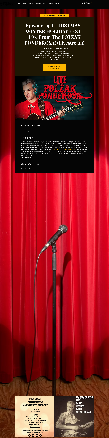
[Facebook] (84, 3)
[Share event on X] (25, 168)
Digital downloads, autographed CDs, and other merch (35, 421)
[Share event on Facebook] (21, 168)
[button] (92, 3)
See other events (54, 68)
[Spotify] (82, 3)
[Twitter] (90, 3)
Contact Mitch (35, 427)
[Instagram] (86, 3)
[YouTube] (88, 3)
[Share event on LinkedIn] (29, 168)
